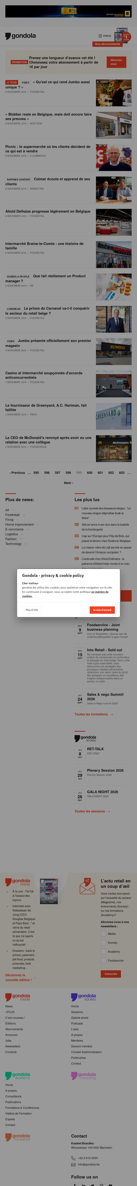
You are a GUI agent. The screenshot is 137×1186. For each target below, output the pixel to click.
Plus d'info (32, 610)
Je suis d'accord (102, 610)
